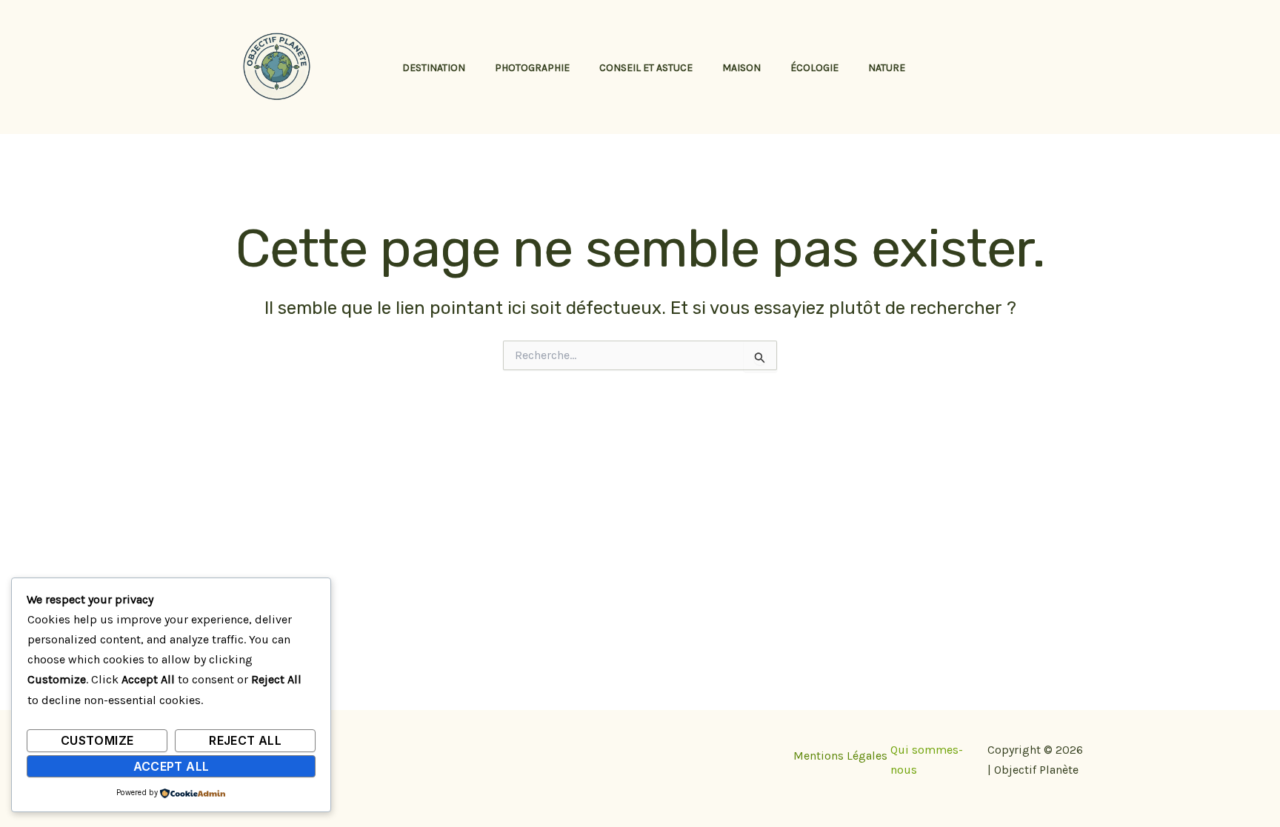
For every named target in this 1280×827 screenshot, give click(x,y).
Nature (886, 67)
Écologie (814, 67)
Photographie (532, 67)
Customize (97, 740)
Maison (741, 67)
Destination (433, 67)
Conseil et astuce (646, 67)
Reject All (245, 740)
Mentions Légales (840, 756)
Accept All (171, 766)
